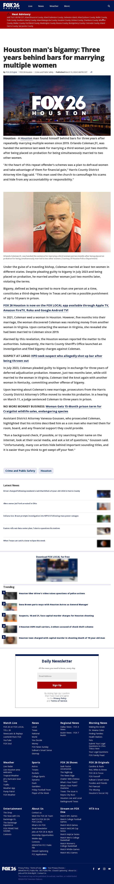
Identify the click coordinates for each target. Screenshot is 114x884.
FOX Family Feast (97, 755)
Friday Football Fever (41, 789)
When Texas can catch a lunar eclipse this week (24, 540)
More (67, 6)
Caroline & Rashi (96, 766)
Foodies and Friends (98, 783)
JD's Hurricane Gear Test (12, 780)
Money (35, 743)
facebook (93, 869)
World (34, 737)
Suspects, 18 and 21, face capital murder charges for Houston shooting (56, 615)
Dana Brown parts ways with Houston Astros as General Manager (53, 604)
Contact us (37, 812)
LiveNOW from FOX (12, 737)
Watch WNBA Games (70, 849)
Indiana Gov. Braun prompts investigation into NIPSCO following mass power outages (41, 516)
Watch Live (10, 723)
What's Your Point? (68, 782)
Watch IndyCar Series (69, 834)
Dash (34, 783)
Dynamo (36, 779)
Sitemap (35, 753)
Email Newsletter (39, 828)
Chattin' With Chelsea (69, 779)
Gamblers (36, 786)
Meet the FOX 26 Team (42, 816)
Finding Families (96, 733)
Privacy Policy (60, 698)
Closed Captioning (40, 851)
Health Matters (95, 737)
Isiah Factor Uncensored (65, 767)
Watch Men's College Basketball (69, 838)
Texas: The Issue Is (69, 791)
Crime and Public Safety (44, 72)
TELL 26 (7, 730)
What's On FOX (38, 825)
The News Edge (67, 775)
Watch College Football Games (70, 820)
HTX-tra (94, 808)
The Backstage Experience (10, 823)
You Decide (37, 740)
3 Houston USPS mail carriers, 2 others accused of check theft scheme (56, 626)
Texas (34, 730)
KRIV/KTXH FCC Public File (42, 846)
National (35, 733)
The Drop (7, 812)
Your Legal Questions (98, 752)
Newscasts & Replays (13, 733)
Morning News (98, 723)
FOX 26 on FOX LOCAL (13, 727)
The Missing (94, 789)
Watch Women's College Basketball (68, 844)
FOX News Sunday (40, 747)
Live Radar (8, 766)
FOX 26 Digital (11, 72)
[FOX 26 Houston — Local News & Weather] (12, 6)
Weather (8, 762)
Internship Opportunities (43, 835)
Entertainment (12, 808)
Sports (36, 762)
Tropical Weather (11, 775)
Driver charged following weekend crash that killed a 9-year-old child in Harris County (41, 491)
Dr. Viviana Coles (96, 730)
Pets (91, 740)
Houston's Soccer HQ (98, 793)
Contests (7, 834)
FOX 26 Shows (68, 762)
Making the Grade (97, 727)
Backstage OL (9, 819)
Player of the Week (40, 793)
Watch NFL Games (68, 816)
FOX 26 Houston (26, 72)
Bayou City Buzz (67, 794)
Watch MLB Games (69, 825)
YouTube (7, 740)
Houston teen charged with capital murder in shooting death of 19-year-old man (62, 638)
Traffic (6, 784)
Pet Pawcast (94, 786)
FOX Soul (7, 743)
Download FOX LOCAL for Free (53, 556)
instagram (104, 869)
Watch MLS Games (69, 852)
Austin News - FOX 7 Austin (69, 734)
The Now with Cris (11, 816)
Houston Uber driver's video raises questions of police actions (52, 593)
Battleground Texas (69, 801)
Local (34, 727)
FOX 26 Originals (99, 762)
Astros (35, 766)
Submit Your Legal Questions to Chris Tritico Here (97, 746)
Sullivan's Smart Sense (42, 750)
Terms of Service (59, 700)
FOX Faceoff (94, 776)
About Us (37, 808)
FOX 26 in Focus (96, 773)
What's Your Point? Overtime (68, 786)
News (35, 723)
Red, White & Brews (98, 769)
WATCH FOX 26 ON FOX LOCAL (40, 820)
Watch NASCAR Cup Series (69, 829)
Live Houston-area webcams (11, 771)
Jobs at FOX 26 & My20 (42, 831)
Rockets (35, 773)
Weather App (9, 788)
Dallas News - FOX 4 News (69, 728)
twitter (99, 869)
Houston (27, 138)
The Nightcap (66, 772)
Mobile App (37, 838)
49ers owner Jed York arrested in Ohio (20, 503)
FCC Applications (39, 854)
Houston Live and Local (71, 798)
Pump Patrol (9, 791)
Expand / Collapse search (109, 6)
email (109, 869)
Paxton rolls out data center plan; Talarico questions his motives (31, 528)
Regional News (69, 723)
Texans (35, 769)
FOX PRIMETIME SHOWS (10, 829)
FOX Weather (9, 794)
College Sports (38, 776)
